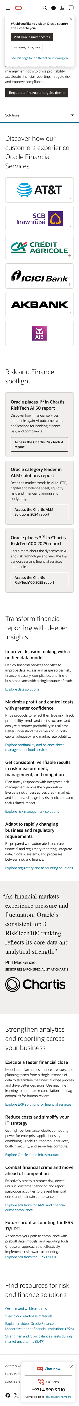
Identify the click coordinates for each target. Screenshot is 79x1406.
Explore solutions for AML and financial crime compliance (35, 1207)
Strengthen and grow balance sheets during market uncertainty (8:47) (38, 1339)
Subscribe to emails (16, 1381)
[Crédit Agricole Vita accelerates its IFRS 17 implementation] (39, 247)
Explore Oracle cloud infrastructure (32, 1154)
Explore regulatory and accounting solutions (39, 867)
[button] (8, 8)
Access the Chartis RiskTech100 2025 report (34, 580)
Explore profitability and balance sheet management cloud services (34, 747)
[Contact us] (71, 8)
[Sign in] (62, 8)
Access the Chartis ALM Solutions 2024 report (33, 511)
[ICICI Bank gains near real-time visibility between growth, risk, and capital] (39, 276)
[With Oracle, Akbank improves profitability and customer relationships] (39, 304)
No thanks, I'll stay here (27, 47)
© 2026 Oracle (13, 1366)
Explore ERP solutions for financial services (38, 1104)
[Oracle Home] (18, 8)
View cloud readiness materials (28, 1316)
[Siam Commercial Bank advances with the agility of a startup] (39, 218)
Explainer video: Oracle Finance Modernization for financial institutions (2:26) (39, 1326)
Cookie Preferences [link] (16, 1374)
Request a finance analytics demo (37, 92)
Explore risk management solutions (32, 811)
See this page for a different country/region (39, 58)
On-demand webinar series (26, 1308)
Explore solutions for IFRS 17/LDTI (31, 1256)
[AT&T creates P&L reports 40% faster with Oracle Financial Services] (39, 190)
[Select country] (53, 8)
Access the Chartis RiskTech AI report (39, 444)
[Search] (44, 8)
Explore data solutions (22, 689)
